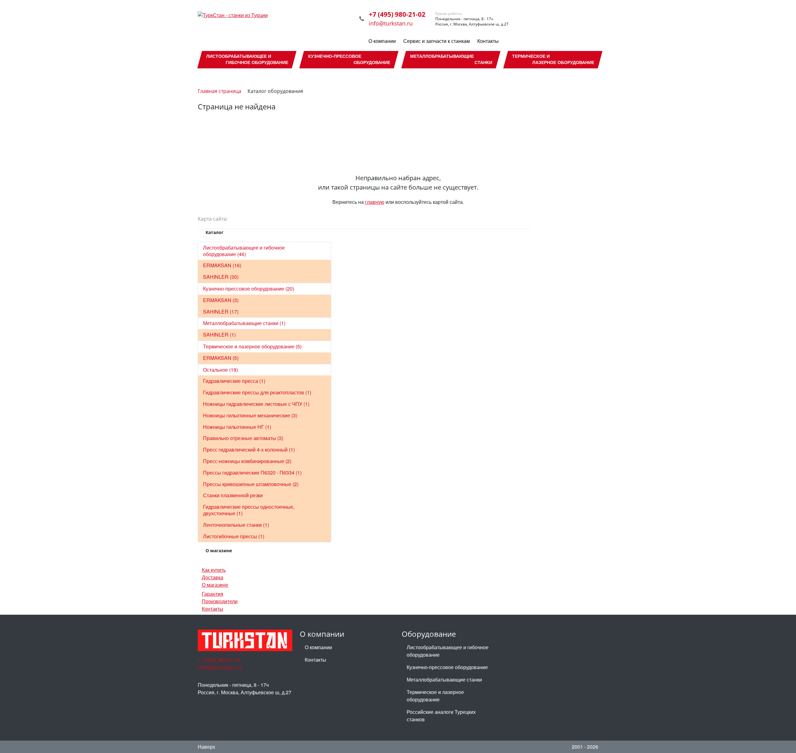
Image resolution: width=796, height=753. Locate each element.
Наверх (206, 746)
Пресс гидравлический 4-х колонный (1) (249, 449)
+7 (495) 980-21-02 (397, 14)
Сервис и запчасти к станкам (436, 40)
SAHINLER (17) (220, 311)
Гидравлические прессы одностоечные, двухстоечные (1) (248, 510)
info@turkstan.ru (391, 23)
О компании (382, 40)
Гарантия (212, 593)
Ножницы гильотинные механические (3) (250, 415)
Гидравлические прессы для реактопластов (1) (257, 392)
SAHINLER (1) (219, 334)
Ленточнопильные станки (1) (236, 524)
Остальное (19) (220, 369)
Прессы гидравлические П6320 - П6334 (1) (252, 472)
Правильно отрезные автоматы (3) (243, 438)
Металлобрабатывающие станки (444, 679)
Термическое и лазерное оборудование (435, 695)
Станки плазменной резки (233, 495)
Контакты (488, 40)
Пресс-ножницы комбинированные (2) (247, 461)
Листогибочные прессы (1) (233, 536)
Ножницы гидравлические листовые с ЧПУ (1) (256, 403)
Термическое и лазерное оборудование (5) (252, 346)
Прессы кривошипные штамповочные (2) (250, 484)
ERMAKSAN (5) (220, 357)
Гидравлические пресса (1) (234, 380)
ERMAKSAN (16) (222, 265)
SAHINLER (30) (220, 276)
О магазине (215, 584)
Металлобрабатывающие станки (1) (244, 323)
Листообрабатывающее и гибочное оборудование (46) (244, 251)
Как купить (214, 569)
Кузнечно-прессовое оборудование (447, 667)
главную (374, 201)
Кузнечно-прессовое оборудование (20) (248, 288)
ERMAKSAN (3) (220, 300)
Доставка (212, 577)
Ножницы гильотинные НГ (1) (237, 426)
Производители (220, 601)
